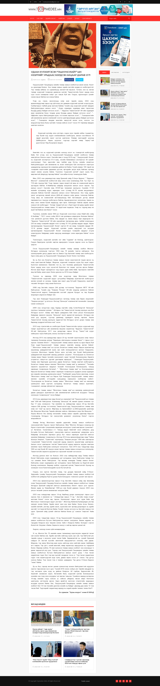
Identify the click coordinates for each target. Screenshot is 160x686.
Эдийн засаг (51, 18)
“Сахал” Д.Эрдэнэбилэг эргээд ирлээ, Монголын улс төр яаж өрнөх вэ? (77, 631)
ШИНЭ (104, 72)
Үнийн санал (85, 681)
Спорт (69, 18)
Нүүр (32, 18)
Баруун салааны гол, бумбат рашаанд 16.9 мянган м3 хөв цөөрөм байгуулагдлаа (118, 81)
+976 (35, 2)
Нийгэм (62, 18)
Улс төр (40, 18)
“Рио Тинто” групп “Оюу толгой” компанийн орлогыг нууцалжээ (45, 660)
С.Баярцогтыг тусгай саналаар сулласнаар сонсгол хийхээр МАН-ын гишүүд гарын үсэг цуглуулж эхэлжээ (77, 662)
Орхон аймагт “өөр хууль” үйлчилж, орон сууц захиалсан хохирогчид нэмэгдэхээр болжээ (45, 631)
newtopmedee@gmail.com (51, 2)
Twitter (80, 79)
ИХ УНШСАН (115, 72)
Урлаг (77, 18)
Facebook (70, 79)
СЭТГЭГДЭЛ (126, 72)
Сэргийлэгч (86, 18)
